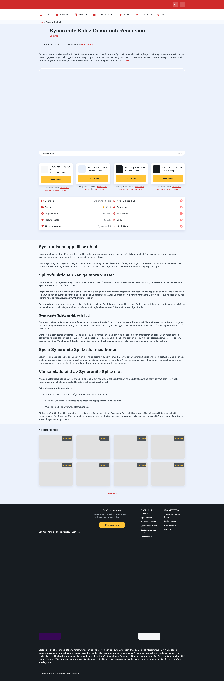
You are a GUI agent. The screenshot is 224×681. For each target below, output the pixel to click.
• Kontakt (50, 532)
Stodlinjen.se (64, 188)
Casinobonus (146, 537)
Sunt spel (76, 532)
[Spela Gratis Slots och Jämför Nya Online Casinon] (58, 4)
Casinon (82, 14)
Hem (41, 22)
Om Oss (42, 532)
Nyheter (165, 14)
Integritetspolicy (63, 532)
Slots (47, 14)
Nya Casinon (146, 517)
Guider (126, 14)
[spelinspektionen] (43, 545)
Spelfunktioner (170, 521)
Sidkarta (167, 529)
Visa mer (112, 493)
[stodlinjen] (58, 601)
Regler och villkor (61, 190)
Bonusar (64, 14)
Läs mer (126, 60)
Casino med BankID (149, 526)
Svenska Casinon (148, 521)
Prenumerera (112, 525)
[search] (175, 4)
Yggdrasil (54, 36)
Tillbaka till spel (48, 153)
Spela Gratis (146, 14)
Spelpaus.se (49, 190)
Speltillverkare (105, 14)
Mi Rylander (80, 44)
